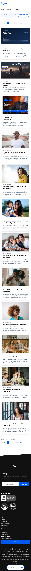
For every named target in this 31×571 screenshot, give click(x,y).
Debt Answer (4, 527)
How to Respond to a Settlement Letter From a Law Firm (15, 187)
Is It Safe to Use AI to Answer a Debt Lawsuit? (14, 84)
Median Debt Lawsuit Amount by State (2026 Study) (15, 50)
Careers (3, 519)
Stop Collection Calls (6, 538)
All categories (23, 15)
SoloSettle (4, 529)
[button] (22, 567)
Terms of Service (5, 523)
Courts (3, 530)
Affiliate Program (5, 536)
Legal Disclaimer (5, 525)
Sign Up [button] (15, 542)
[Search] (15, 14)
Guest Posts (4, 534)
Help (2, 514)
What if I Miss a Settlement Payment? (14, 324)
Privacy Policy (4, 521)
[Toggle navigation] (29, 3)
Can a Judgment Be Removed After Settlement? (13, 425)
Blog (2, 517)
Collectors (4, 532)
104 (17, 23)
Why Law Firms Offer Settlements (13, 357)
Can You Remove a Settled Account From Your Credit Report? (15, 222)
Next (21, 23)
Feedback (3, 515)
